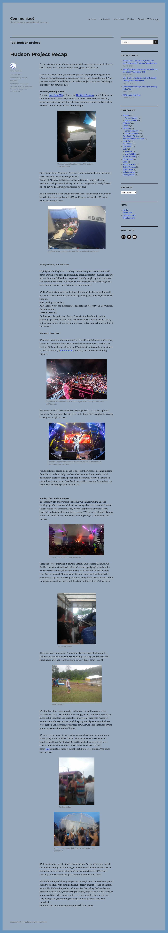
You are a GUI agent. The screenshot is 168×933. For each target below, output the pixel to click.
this (47, 749)
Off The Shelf (128, 159)
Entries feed (127, 213)
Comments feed (129, 215)
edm (20, 86)
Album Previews (131, 118)
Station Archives (129, 167)
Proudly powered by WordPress (35, 922)
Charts (125, 126)
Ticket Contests (129, 172)
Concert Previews (131, 131)
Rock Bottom (66, 350)
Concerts (126, 128)
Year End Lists (130, 154)
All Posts (92, 19)
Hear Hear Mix (56, 95)
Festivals (13, 80)
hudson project (16, 89)
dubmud (13, 86)
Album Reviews (131, 121)
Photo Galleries (129, 164)
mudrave (13, 91)
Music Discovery (129, 157)
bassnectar (14, 84)
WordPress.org (129, 218)
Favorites (128, 152)
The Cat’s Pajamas (85, 95)
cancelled (24, 84)
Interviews (119, 19)
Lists (125, 149)
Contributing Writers (18, 78)
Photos (130, 19)
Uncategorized (128, 175)
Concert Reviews (131, 133)
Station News (128, 170)
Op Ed (125, 162)
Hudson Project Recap (38, 54)
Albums (126, 115)
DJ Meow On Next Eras (131, 95)
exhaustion (27, 86)
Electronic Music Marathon (133, 139)
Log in (125, 210)
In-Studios (105, 19)
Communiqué (22, 18)
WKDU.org (152, 19)
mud (25, 89)
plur (20, 91)
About (141, 19)
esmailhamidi (16, 71)
